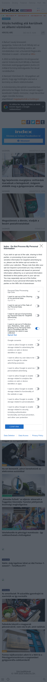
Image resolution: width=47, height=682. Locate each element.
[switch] (37, 297)
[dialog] (23, 341)
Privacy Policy (37, 435)
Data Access (23, 435)
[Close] (42, 246)
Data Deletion (9, 435)
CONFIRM (14, 427)
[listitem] (23, 291)
